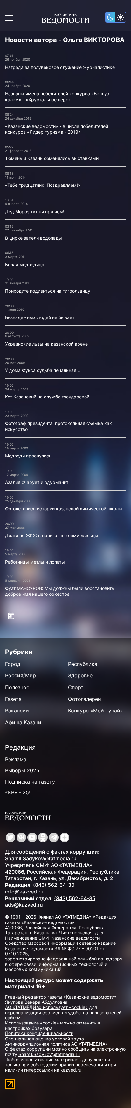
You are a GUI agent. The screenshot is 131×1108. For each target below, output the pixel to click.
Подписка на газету (30, 781)
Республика (82, 664)
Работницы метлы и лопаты (35, 562)
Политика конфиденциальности (39, 1033)
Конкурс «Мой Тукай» (95, 710)
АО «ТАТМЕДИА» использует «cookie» (46, 1007)
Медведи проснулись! (29, 455)
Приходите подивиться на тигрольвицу (47, 291)
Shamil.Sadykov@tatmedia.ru (41, 858)
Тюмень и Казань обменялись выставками (52, 158)
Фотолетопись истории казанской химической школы (63, 508)
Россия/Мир (20, 675)
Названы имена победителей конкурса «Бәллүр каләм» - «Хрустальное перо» (57, 96)
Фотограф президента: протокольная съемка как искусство (58, 426)
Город (12, 664)
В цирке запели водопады (33, 238)
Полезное (17, 687)
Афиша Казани (23, 722)
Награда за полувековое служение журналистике (60, 67)
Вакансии (17, 710)
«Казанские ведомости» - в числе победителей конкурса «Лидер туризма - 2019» (56, 129)
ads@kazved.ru (24, 904)
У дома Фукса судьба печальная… (42, 370)
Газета (13, 699)
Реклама (15, 759)
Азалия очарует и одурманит (36, 482)
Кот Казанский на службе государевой (47, 396)
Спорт (76, 687)
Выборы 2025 (22, 770)
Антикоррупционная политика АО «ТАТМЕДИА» (56, 1043)
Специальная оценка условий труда (44, 1038)
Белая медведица (24, 264)
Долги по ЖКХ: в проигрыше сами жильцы (51, 535)
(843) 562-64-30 (53, 885)
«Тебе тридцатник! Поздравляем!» (42, 185)
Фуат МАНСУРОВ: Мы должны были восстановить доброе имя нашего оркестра (59, 591)
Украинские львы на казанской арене (46, 343)
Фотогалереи (84, 699)
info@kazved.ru (24, 891)
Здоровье (80, 675)
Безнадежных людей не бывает (39, 317)
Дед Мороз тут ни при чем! (34, 211)
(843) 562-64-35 (74, 898)
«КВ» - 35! (17, 792)
